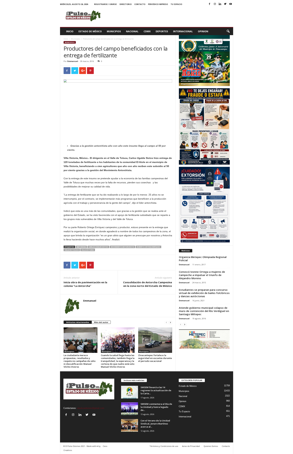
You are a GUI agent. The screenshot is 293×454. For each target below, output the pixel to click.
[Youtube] (231, 4)
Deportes (162, 31)
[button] (228, 31)
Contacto (139, 4)
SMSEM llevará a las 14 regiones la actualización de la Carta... (156, 390)
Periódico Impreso (158, 4)
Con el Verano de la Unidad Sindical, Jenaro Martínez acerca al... (155, 423)
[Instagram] (215, 4)
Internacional (183, 31)
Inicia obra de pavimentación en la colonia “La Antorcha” (85, 284)
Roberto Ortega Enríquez (148, 247)
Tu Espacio (176, 4)
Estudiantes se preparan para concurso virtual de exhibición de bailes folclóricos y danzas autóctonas (204, 293)
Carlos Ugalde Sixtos (98, 247)
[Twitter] (225, 4)
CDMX (147, 31)
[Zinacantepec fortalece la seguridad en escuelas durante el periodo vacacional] (155, 340)
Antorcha (81, 247)
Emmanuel (72, 61)
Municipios (114, 31)
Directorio (126, 4)
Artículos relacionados (77, 322)
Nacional (132, 31)
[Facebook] (210, 4)
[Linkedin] (220, 4)
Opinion (203, 31)
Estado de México (90, 31)
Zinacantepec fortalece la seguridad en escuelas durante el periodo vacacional (155, 358)
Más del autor (101, 322)
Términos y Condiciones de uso (164, 446)
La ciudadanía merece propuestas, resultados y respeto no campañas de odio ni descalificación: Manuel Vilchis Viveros (79, 361)
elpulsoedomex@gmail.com (90, 408)
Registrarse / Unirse (105, 4)
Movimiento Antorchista (122, 247)
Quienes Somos (211, 446)
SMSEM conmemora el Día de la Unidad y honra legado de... (156, 407)
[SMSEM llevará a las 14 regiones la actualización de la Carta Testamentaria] (129, 392)
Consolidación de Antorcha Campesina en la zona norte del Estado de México (147, 284)
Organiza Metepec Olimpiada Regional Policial (203, 258)
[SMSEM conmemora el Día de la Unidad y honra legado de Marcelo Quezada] (129, 408)
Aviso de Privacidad (191, 446)
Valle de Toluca (72, 250)
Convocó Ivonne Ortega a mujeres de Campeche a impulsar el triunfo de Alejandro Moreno (202, 275)
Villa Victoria (88, 250)
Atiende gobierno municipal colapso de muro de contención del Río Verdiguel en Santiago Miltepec (204, 311)
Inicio (69, 31)
